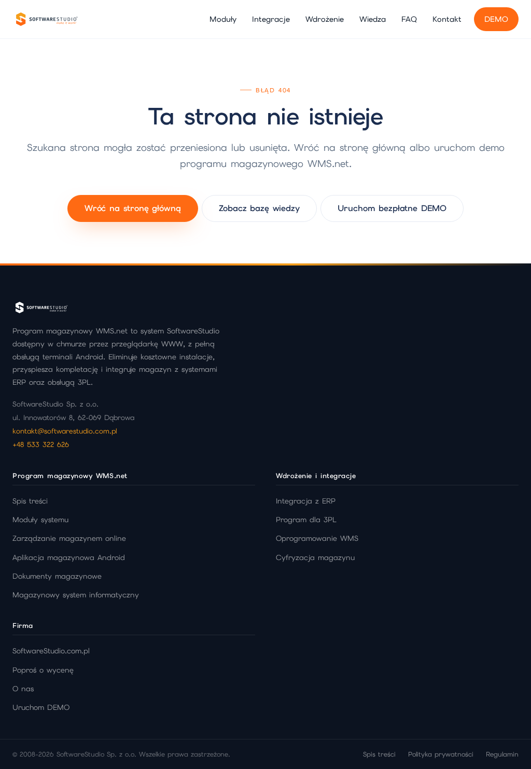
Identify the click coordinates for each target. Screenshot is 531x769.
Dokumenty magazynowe (57, 576)
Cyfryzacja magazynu (315, 557)
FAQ (409, 19)
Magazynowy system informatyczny (75, 594)
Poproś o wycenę (43, 670)
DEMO (496, 19)
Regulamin (502, 754)
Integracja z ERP (306, 501)
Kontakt (447, 19)
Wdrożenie (324, 19)
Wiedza (372, 19)
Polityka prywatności (440, 754)
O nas (23, 688)
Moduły (222, 19)
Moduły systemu (40, 519)
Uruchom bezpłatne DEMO (392, 208)
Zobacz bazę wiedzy (259, 208)
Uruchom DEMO (40, 707)
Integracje (271, 19)
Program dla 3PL (306, 519)
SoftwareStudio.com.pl (51, 650)
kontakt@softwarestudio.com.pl (64, 431)
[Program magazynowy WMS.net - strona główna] (46, 19)
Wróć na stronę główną (133, 208)
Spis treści (30, 501)
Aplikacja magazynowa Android (68, 557)
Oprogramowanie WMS (317, 538)
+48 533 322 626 (40, 444)
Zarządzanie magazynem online (69, 538)
